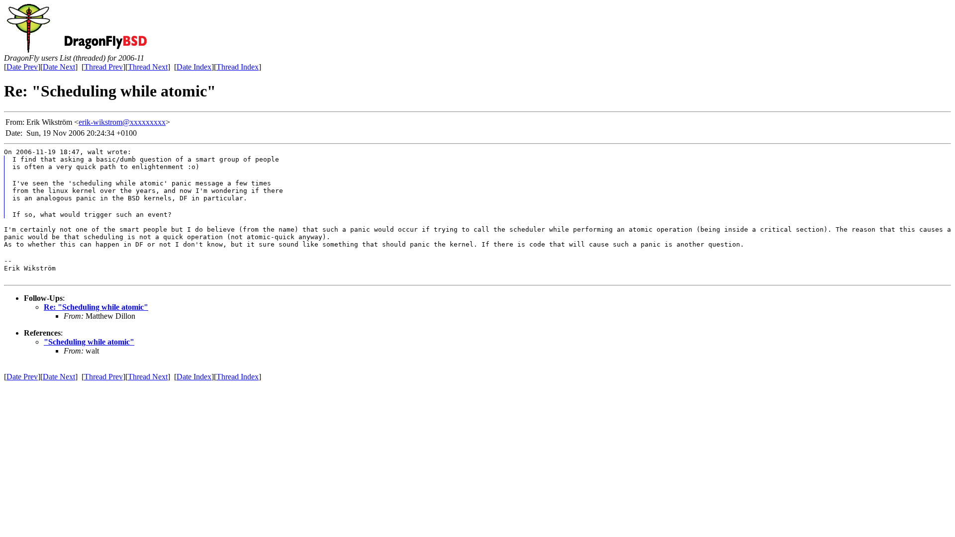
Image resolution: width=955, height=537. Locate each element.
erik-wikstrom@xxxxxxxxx (122, 122)
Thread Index (237, 67)
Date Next (59, 67)
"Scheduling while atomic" (89, 342)
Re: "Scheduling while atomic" (96, 307)
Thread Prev (103, 67)
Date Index (194, 67)
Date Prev (22, 67)
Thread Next (148, 67)
